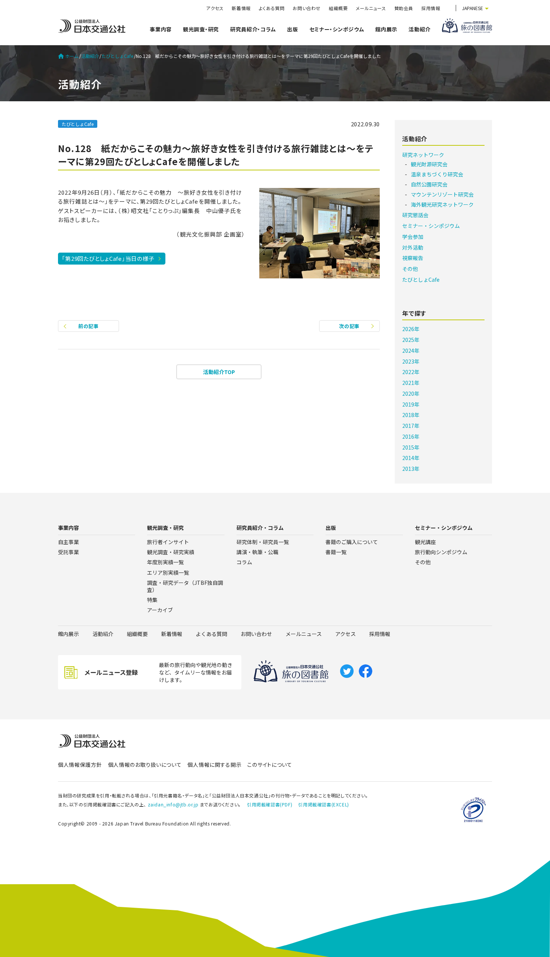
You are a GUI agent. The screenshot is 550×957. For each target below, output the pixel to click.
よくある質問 (272, 8)
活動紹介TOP (219, 372)
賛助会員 (403, 8)
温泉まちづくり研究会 (437, 174)
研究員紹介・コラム (253, 29)
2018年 (410, 415)
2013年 (410, 468)
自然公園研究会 (429, 184)
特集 (152, 599)
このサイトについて (269, 764)
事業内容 (161, 29)
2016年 (410, 436)
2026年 (410, 329)
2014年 (410, 457)
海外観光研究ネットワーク (442, 204)
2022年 (410, 372)
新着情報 (241, 8)
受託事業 (68, 552)
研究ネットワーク (423, 154)
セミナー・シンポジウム (336, 29)
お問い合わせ (307, 8)
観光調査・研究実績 (170, 552)
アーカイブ (160, 610)
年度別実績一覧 (165, 562)
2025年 (410, 339)
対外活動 (412, 247)
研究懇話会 (415, 215)
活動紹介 (420, 29)
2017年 (410, 425)
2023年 (410, 361)
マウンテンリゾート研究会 (442, 194)
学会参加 (412, 236)
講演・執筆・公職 (257, 552)
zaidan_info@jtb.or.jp (173, 804)
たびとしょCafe (117, 56)
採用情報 (430, 8)
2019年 (410, 404)
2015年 (410, 447)
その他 (410, 268)
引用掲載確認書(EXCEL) (323, 804)
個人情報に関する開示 (214, 764)
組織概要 (338, 8)
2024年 (410, 350)
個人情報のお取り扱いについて (145, 764)
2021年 (410, 382)
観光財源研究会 (429, 164)
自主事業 (68, 542)
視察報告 (412, 258)
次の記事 (349, 326)
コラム (244, 562)
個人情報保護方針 (80, 764)
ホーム (72, 56)
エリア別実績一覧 (168, 572)
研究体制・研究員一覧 (262, 542)
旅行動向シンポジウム (441, 552)
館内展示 (386, 29)
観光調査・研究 (201, 29)
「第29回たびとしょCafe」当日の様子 (108, 258)
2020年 (410, 393)
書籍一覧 (336, 552)
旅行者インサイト (168, 542)
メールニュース (371, 8)
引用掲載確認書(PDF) (269, 804)
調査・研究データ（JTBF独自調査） (185, 586)
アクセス (214, 8)
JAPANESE (472, 8)
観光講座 (425, 542)
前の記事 (88, 326)
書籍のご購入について (352, 542)
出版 (292, 29)
